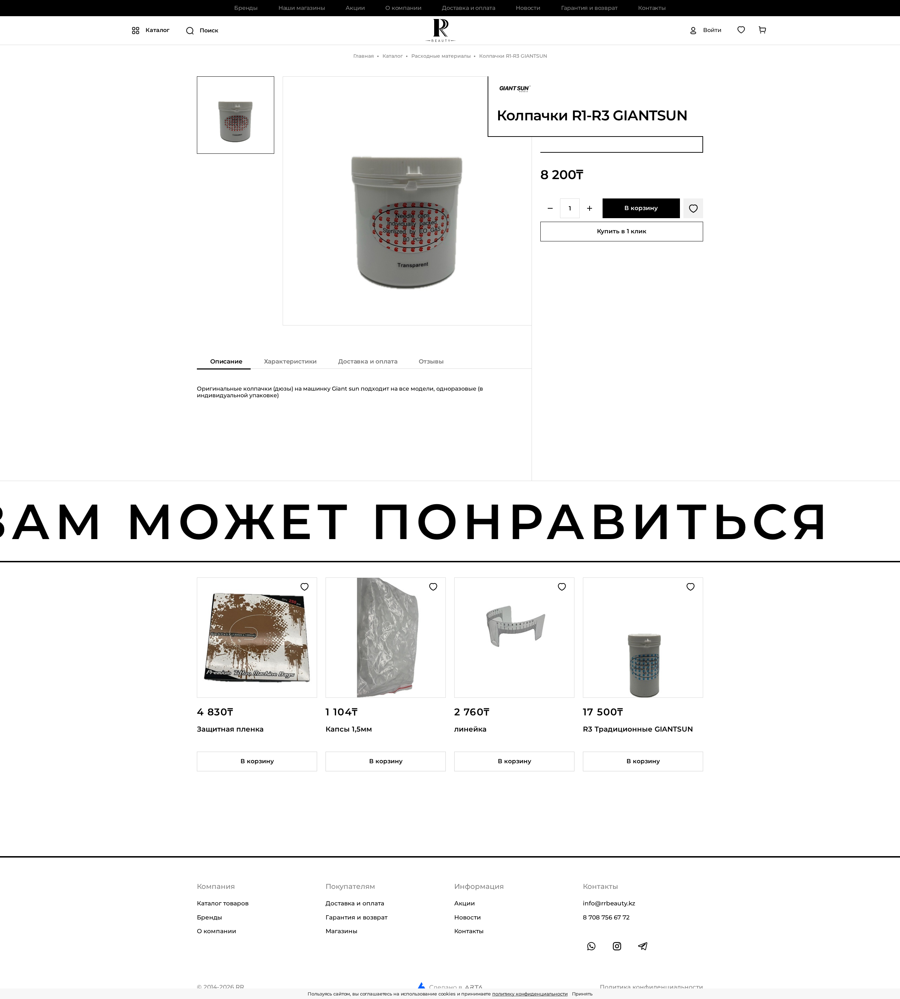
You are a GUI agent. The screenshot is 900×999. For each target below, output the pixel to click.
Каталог (392, 56)
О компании (403, 8)
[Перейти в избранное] (741, 30)
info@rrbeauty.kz (609, 903)
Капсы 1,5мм (349, 729)
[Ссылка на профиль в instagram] (617, 946)
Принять (582, 994)
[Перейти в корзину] (762, 30)
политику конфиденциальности (530, 994)
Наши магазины (301, 8)
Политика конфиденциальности (651, 987)
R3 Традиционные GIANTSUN (638, 729)
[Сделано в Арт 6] (449, 987)
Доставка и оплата (468, 8)
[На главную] (440, 30)
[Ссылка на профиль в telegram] (642, 946)
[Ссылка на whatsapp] (591, 946)
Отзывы (431, 361)
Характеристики (290, 361)
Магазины (342, 931)
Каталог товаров (223, 903)
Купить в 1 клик (622, 231)
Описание (226, 361)
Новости (528, 8)
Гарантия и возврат (589, 8)
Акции (355, 8)
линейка (470, 729)
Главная (363, 56)
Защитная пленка (230, 729)
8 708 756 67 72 (606, 917)
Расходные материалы (441, 56)
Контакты (652, 8)
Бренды (246, 8)
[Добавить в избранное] (693, 208)
